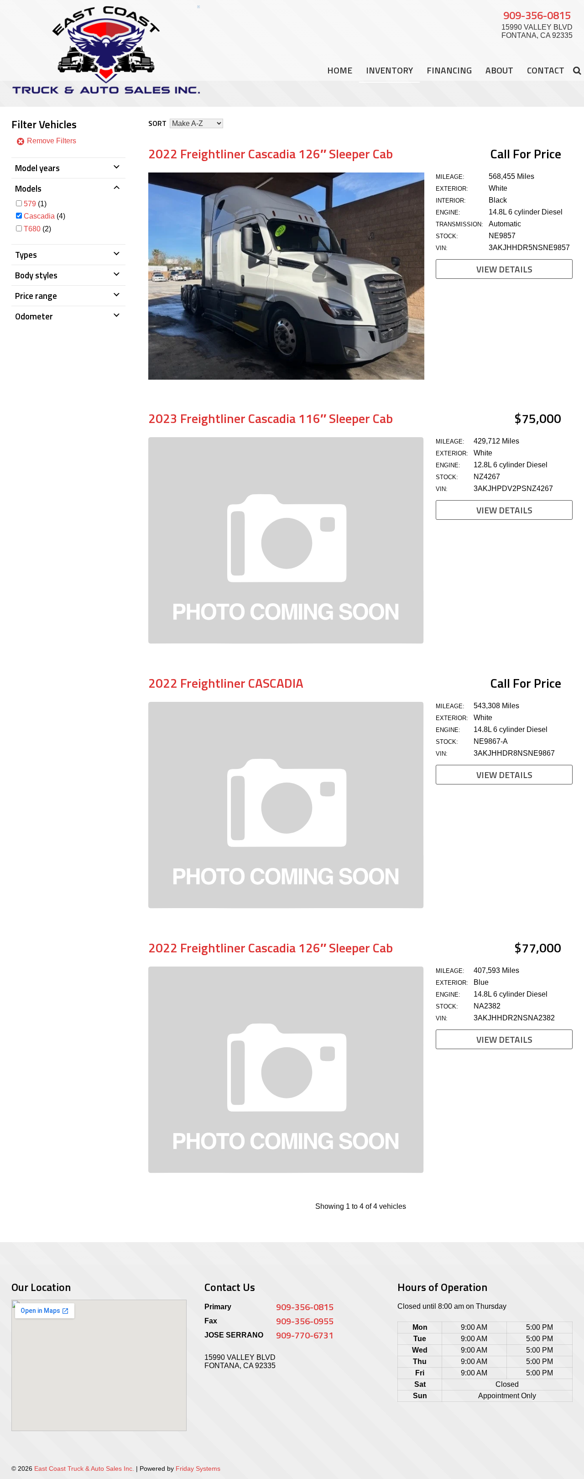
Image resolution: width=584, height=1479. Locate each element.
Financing (449, 70)
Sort (157, 123)
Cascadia (39, 216)
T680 (32, 229)
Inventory (389, 70)
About (499, 70)
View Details (504, 269)
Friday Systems (198, 1468)
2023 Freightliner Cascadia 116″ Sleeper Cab (270, 418)
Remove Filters (50, 141)
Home (339, 70)
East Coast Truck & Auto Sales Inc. (84, 1468)
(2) (37, 229)
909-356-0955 (305, 1321)
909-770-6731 (305, 1335)
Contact (545, 70)
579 (30, 204)
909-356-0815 (537, 15)
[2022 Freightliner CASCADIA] (286, 906)
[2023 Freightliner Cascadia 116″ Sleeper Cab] (286, 642)
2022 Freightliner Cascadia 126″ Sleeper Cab (270, 153)
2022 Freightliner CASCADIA (225, 683)
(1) (35, 204)
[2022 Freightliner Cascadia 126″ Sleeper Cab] (286, 377)
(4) (44, 216)
